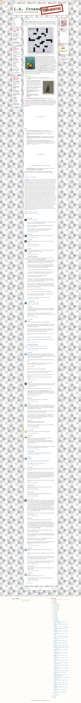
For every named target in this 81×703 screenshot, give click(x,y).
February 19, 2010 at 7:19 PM (32, 563)
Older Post (54, 588)
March (55, 618)
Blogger (48, 700)
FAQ (13, 21)
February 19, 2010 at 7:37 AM (32, 342)
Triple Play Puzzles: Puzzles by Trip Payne (16, 104)
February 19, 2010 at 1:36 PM (32, 515)
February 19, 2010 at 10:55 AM (33, 489)
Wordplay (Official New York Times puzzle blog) (16, 59)
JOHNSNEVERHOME (31, 256)
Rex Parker (37, 213)
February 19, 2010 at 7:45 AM (32, 349)
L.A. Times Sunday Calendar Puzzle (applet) (16, 42)
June (55, 613)
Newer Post (27, 588)
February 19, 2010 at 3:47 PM (32, 545)
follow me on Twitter (26, 600)
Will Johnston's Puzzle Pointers (16, 82)
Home (40, 588)
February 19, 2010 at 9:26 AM (32, 449)
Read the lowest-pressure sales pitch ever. (64, 51)
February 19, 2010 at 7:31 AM (32, 316)
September (56, 608)
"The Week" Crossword (15, 101)
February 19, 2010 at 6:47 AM (32, 246)
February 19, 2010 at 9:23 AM (32, 433)
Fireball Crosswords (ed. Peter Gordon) (16, 91)
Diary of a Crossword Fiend (16, 52)
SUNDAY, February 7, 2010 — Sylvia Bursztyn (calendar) (60, 675)
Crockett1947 (29, 301)
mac (28, 248)
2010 (54, 602)
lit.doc (28, 218)
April (54, 616)
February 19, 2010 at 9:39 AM (32, 454)
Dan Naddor (29, 213)
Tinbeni (28, 319)
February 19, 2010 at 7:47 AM (32, 379)
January (55, 695)
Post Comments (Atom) (43, 592)
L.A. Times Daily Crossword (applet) (16, 39)
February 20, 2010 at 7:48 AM (32, 580)
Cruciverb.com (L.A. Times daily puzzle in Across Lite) (16, 35)
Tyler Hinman (15, 67)
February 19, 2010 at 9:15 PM (32, 570)
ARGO (40, 399)
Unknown (29, 429)
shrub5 (28, 467)
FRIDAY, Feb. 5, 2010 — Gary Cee (59, 682)
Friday (33, 213)
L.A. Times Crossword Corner (16, 72)
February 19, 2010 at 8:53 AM (32, 401)
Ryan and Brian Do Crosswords (16, 70)
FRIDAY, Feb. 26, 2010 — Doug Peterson (60, 626)
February (55, 620)
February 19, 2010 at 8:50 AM (32, 395)
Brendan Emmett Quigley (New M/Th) (16, 87)
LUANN (30, 291)
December (56, 604)
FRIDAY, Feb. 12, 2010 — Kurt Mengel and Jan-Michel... (60, 663)
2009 (54, 697)
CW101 (14, 23)
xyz (28, 403)
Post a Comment (29, 583)
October (55, 607)
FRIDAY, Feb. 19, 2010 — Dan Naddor (35, 20)
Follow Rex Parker (28, 177)
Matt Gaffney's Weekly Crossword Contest (16, 94)
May (54, 615)
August (55, 610)
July (54, 612)
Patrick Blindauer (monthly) (15, 98)
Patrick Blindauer (15, 65)
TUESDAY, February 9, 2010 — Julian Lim (61, 670)
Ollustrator (40, 700)
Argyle (28, 234)
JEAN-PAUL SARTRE (42, 346)
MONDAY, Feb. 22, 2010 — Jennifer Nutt (60, 636)
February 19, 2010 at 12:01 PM (33, 496)
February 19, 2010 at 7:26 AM (32, 304)
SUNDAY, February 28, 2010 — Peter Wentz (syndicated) (60, 622)
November (56, 605)
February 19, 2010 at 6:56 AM (32, 254)
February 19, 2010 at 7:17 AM (32, 298)
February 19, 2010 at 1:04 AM (32, 231)
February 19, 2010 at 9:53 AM (32, 464)
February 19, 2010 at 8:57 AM (32, 427)
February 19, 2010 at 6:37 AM (32, 237)
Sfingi (28, 352)
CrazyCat (29, 498)
